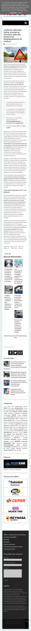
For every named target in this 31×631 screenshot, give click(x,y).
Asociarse (6, 542)
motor (5, 430)
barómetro (13, 410)
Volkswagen (16, 450)
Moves (12, 430)
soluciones (25, 443)
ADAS (8, 406)
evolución (19, 420)
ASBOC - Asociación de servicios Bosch (15, 534)
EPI (26, 418)
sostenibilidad (8, 445)
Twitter (22, 246)
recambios (17, 437)
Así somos (11, 408)
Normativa (19, 434)
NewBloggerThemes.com (13, 627)
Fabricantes (24, 420)
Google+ (7, 248)
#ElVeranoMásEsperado (13, 121)
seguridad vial (9, 443)
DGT (12, 417)
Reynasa (6, 441)
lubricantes (9, 427)
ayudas (25, 408)
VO (12, 450)
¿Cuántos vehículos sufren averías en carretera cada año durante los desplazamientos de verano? (13, 36)
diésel (15, 417)
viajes (9, 450)
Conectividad (7, 415)
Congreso (19, 415)
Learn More (13, 13)
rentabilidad (7, 439)
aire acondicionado (16, 406)
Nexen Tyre (11, 434)
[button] (15, 23)
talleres (25, 445)
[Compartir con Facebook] (10, 254)
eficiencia (25, 417)
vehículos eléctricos (21, 448)
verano (6, 450)
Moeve (25, 429)
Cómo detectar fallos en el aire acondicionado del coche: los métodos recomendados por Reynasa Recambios (15, 365)
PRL (26, 436)
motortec (8, 430)
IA (8, 423)
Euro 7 (14, 420)
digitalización (20, 417)
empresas (22, 418)
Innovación (24, 423)
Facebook (14, 246)
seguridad (24, 441)
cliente (14, 412)
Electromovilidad (9, 418)
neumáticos (8, 432)
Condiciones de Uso (9, 549)
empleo (17, 418)
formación (12, 422)
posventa (17, 436)
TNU (19, 446)
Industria (18, 424)
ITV (11, 44)
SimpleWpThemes (13, 625)
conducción (24, 413)
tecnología (7, 447)
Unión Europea (10, 448)
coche (20, 412)
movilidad (17, 430)
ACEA (5, 406)
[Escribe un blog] (7, 254)
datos (8, 417)
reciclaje (25, 437)
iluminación (12, 423)
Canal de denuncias (9, 544)
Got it (20, 13)
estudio (10, 420)
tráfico (22, 446)
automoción (19, 408)
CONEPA (13, 415)
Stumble (15, 248)
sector (14, 44)
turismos (25, 446)
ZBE (20, 450)
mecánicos (6, 429)
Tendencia (14, 446)
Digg (21, 248)
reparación (19, 439)
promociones (7, 437)
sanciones (12, 441)
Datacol (5, 417)
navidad (25, 430)
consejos (24, 415)
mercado (21, 429)
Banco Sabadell (7, 410)
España (5, 420)
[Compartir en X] (8, 254)
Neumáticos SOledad (17, 432)
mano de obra (16, 427)
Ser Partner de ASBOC (10, 537)
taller (18, 445)
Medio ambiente (14, 429)
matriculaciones (23, 427)
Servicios (6, 539)
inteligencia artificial (9, 425)
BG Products (19, 410)
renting (13, 439)
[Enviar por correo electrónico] (5, 254)
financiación (6, 422)
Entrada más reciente (10, 336)
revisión (24, 439)
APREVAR (25, 406)
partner (25, 434)
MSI (22, 430)
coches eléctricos (8, 413)
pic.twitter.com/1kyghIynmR (14, 123)
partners (7, 436)
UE (4, 448)
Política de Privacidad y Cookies (13, 546)
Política (12, 436)
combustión (17, 413)
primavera (22, 436)
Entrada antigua (22, 336)
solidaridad (19, 443)
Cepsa (10, 411)
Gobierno (17, 422)
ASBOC (6, 408)
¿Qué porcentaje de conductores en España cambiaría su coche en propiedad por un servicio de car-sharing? (18, 276)
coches (7, 44)
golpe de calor (23, 422)
